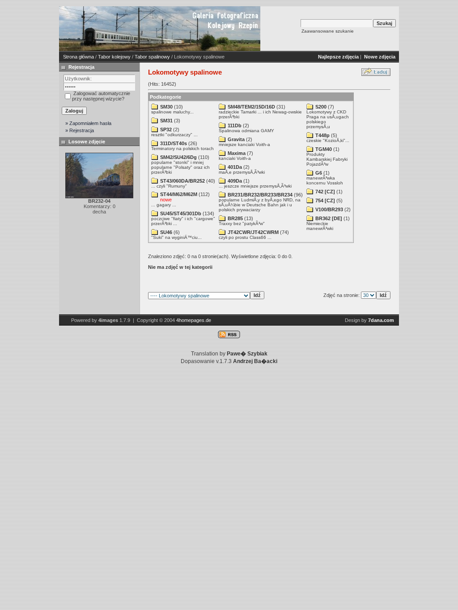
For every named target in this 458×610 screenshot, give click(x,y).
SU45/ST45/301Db (180, 213)
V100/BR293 (329, 209)
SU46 (166, 232)
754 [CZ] (325, 200)
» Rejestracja (79, 130)
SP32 (166, 129)
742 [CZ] (325, 191)
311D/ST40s (173, 143)
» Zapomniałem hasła (88, 123)
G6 (318, 172)
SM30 (166, 106)
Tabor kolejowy (114, 56)
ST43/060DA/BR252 (182, 181)
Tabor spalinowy (152, 56)
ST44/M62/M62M (178, 194)
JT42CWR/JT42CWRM (253, 232)
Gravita (236, 139)
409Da (235, 181)
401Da (235, 167)
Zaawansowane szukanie (327, 31)
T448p (322, 135)
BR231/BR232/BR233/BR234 (260, 194)
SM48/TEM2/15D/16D (251, 106)
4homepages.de (193, 320)
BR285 (235, 218)
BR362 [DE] (328, 218)
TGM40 (323, 149)
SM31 (166, 120)
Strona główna (78, 56)
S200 (321, 106)
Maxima (237, 153)
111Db (235, 125)
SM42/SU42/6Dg (178, 157)
